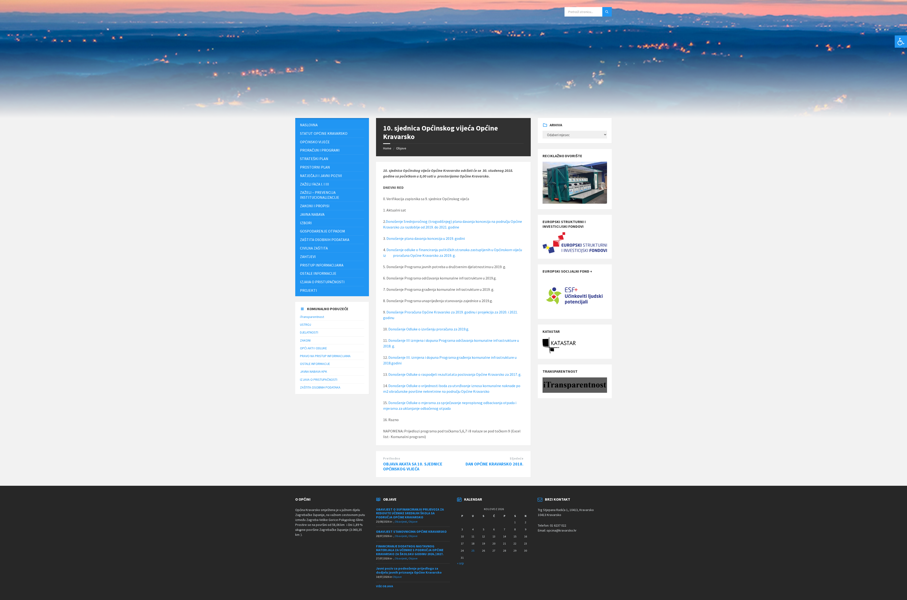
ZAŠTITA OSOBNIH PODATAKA (320, 387)
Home (387, 148)
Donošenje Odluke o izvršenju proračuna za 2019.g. (428, 329)
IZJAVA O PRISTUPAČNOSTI (318, 379)
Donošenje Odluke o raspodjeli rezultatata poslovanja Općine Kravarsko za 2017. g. (454, 374)
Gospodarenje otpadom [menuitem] (322, 231)
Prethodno (391, 458)
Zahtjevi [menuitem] (308, 256)
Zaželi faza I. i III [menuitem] (314, 184)
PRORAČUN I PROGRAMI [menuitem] (320, 150)
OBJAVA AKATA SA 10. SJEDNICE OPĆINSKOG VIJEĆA (412, 466)
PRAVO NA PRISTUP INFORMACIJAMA (325, 356)
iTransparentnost (312, 317)
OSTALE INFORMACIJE (315, 364)
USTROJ (305, 324)
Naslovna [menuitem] (309, 125)
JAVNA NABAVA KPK (313, 371)
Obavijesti (401, 521)
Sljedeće (516, 458)
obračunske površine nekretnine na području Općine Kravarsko (439, 391)
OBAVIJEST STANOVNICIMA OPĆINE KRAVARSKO (411, 531)
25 (472, 550)
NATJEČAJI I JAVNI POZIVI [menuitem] (321, 175)
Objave (401, 148)
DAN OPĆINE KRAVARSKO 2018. (494, 464)
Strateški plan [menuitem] (314, 158)
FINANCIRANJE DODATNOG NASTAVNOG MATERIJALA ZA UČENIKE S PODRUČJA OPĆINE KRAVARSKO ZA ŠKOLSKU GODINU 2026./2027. (410, 550)
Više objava (384, 586)
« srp (460, 563)
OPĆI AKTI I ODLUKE (313, 348)
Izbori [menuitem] (306, 222)
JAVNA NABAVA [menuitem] (312, 214)
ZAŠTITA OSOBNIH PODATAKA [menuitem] (324, 239)
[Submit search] (607, 12)
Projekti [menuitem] (308, 290)
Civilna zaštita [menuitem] (314, 248)
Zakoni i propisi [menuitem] (314, 205)
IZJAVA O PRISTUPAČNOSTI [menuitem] (322, 281)
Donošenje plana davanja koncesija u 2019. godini (425, 238)
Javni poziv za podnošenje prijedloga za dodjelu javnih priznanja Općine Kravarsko (409, 570)
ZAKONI (305, 340)
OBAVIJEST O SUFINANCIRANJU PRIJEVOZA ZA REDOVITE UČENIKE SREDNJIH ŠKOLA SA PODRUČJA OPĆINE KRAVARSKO (410, 513)
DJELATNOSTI (309, 332)
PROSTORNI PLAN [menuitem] (315, 167)
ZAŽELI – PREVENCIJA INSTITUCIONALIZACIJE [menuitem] (319, 195)
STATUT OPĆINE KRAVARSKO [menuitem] (323, 133)
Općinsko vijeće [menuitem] (315, 141)
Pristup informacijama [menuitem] (321, 265)
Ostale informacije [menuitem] (318, 273)
